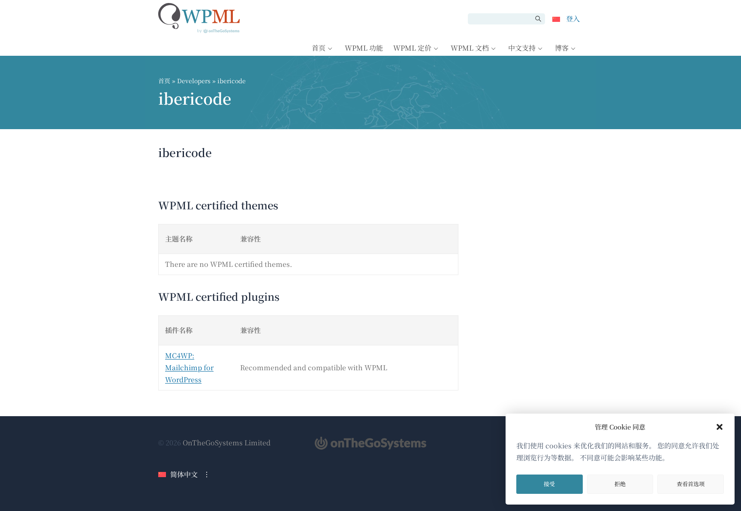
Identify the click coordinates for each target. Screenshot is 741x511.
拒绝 (620, 484)
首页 (318, 48)
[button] (719, 427)
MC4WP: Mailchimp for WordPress (189, 367)
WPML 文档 (470, 48)
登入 (573, 19)
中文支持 (522, 48)
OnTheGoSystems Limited (227, 443)
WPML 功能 (364, 48)
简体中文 (184, 474)
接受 (549, 484)
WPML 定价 (412, 48)
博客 (562, 48)
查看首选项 (691, 484)
